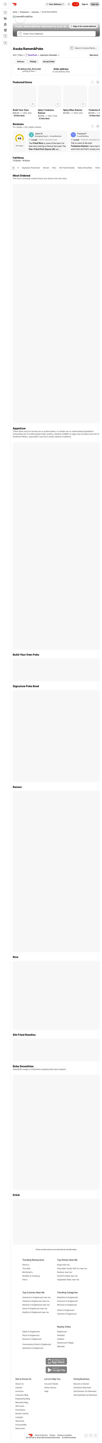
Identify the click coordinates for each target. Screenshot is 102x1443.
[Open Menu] (5, 4)
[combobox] (58, 33)
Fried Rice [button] (38, 143)
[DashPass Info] (36, 71)
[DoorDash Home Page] (14, 4)
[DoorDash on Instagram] (95, 1436)
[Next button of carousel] (98, 82)
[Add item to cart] (32, 104)
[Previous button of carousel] (92, 82)
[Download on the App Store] (56, 1361)
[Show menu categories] (13, 168)
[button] (68, 4)
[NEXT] (98, 126)
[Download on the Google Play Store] (56, 1369)
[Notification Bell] (69, 4)
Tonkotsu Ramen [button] (79, 146)
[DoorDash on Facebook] (86, 1436)
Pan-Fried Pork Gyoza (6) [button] (42, 149)
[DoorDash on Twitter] (90, 1436)
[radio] (20, 61)
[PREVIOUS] (92, 126)
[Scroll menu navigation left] (18, 168)
